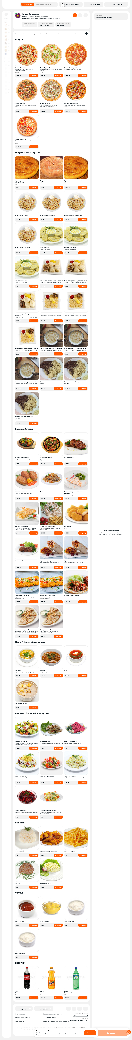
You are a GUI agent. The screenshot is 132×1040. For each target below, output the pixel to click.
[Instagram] (85, 1009)
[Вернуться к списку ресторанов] (6, 14)
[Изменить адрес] (125, 16)
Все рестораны (27, 4)
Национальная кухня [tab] (30, 34)
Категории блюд (49, 1017)
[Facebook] (74, 1009)
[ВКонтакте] (68, 1009)
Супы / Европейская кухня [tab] (63, 34)
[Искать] (56, 4)
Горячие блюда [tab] (45, 34)
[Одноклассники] (79, 1009)
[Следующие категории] (86, 33)
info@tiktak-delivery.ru (79, 1020)
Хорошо (90, 1032)
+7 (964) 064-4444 (80, 1016)
